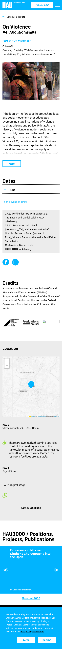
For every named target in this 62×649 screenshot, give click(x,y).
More (12, 163)
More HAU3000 (31, 598)
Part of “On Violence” (16, 40)
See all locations (31, 507)
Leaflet (33, 416)
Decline (46, 639)
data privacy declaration (32, 631)
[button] (31, 385)
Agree (26, 639)
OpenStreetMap (41, 416)
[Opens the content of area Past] (4, 189)
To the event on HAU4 (14, 201)
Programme (42, 4)
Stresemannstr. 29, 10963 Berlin (20, 427)
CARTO (56, 416)
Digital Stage (9, 471)
